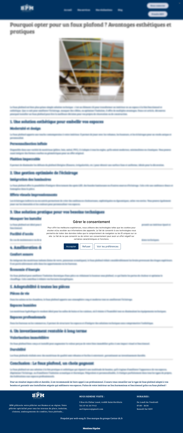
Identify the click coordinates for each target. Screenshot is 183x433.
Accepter (71, 246)
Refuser (86, 246)
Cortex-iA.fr (116, 418)
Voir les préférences (107, 246)
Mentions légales (91, 428)
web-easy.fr (80, 418)
